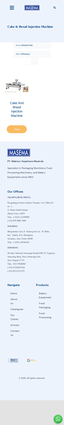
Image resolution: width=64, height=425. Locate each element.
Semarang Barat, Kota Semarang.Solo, (24, 257)
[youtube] (37, 387)
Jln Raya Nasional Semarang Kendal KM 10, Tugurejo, (31, 253)
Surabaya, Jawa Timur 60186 (20, 239)
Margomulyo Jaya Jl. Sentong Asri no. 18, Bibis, (28, 231)
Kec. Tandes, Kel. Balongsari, (20, 235)
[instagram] (32, 387)
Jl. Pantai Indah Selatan (17, 210)
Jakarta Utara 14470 (16, 213)
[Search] (54, 8)
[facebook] (27, 387)
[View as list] (34, 61)
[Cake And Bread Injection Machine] (16, 85)
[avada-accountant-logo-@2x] (32, 6)
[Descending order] (47, 45)
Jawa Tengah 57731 (15, 260)
